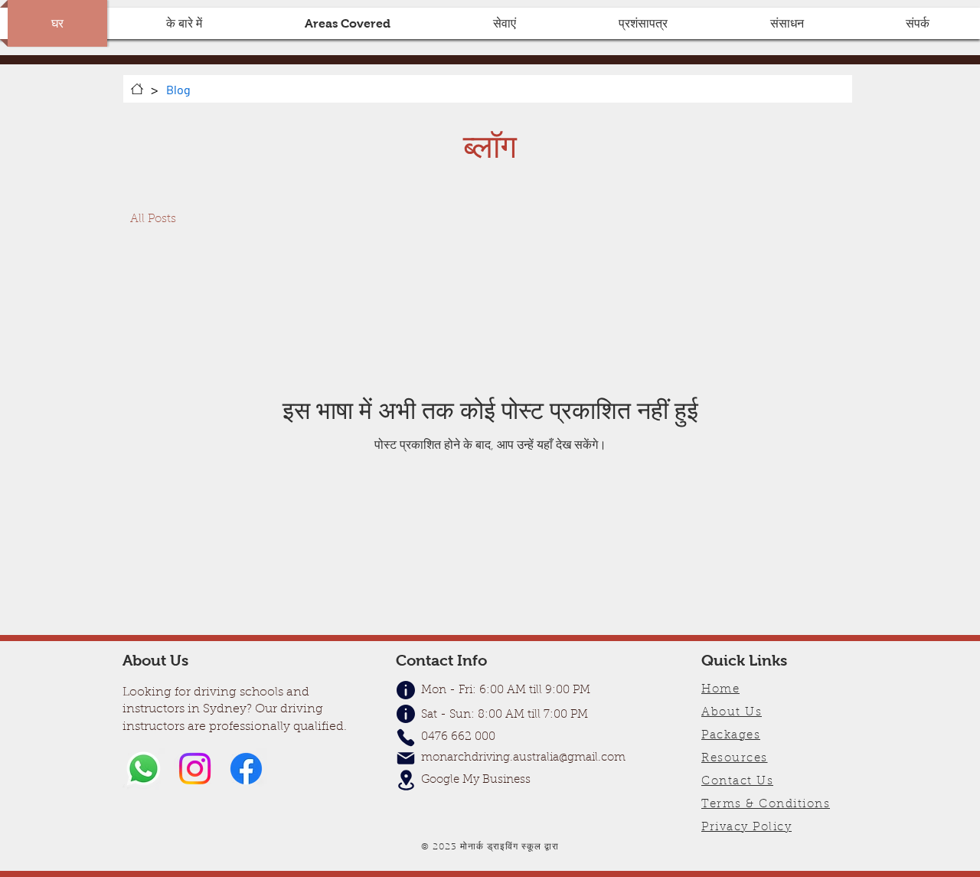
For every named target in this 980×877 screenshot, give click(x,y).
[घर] (137, 89)
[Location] (406, 780)
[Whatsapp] (143, 769)
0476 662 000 (458, 737)
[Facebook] (246, 769)
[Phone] (406, 738)
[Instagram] (195, 769)
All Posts (153, 219)
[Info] (406, 714)
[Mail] (406, 758)
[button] (347, 23)
